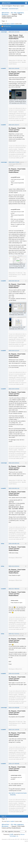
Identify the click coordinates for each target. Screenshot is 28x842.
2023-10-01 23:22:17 (14, 124)
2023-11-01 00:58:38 (14, 707)
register (12, 23)
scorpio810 (3, 68)
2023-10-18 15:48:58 (14, 673)
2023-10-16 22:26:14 (14, 566)
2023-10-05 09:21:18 (14, 488)
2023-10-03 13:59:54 (14, 388)
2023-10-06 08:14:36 (14, 543)
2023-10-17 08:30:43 (14, 588)
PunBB (11, 834)
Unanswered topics (13, 8)
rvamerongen (4, 31)
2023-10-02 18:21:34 (14, 280)
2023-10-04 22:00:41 (14, 463)
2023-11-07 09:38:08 (14, 763)
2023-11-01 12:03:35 (14, 729)
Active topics (5, 8)
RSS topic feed (7, 26)
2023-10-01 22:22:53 (14, 32)
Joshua (2, 543)
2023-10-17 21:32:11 (14, 633)
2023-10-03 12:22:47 (14, 350)
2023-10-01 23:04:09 (14, 68)
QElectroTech (6, 3)
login (8, 23)
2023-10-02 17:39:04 (14, 162)
